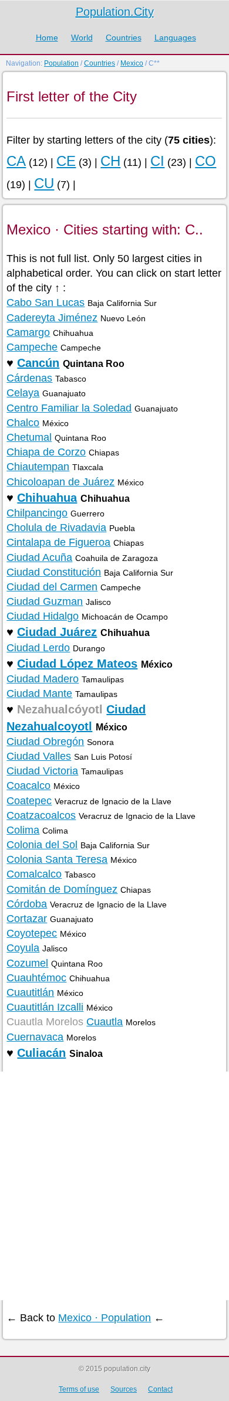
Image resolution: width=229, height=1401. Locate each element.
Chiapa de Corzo (46, 452)
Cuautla (104, 1022)
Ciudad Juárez (57, 631)
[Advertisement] (114, 1186)
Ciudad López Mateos (77, 663)
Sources (123, 1389)
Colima (22, 830)
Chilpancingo (37, 513)
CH (110, 161)
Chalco (22, 423)
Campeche (32, 347)
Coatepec (29, 801)
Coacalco (28, 785)
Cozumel (27, 963)
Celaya (22, 393)
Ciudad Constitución (53, 572)
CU (44, 183)
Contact (160, 1389)
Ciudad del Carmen (51, 587)
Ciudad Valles (38, 756)
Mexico (131, 63)
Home (47, 37)
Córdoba (26, 904)
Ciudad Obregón (45, 741)
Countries (124, 37)
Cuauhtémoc (36, 978)
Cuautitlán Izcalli (44, 1007)
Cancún (38, 362)
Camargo (28, 332)
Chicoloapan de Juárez (60, 482)
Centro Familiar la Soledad (69, 408)
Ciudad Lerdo (38, 648)
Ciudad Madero (42, 679)
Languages (175, 37)
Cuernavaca (34, 1037)
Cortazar (26, 918)
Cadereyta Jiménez (51, 318)
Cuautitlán (30, 992)
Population (61, 63)
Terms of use (79, 1389)
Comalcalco (34, 874)
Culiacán (41, 1052)
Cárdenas (29, 378)
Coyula (22, 948)
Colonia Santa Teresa (56, 859)
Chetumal (29, 437)
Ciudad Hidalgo (42, 616)
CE (66, 161)
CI (157, 161)
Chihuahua (47, 497)
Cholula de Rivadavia (56, 527)
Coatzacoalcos (41, 815)
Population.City (115, 11)
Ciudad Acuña (39, 557)
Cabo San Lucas (45, 302)
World (82, 37)
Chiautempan (37, 466)
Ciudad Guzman (44, 601)
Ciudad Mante (39, 693)
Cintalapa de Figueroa (58, 542)
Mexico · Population (104, 1318)
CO (205, 161)
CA (16, 161)
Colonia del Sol (42, 845)
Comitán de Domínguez (61, 889)
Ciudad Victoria (42, 771)
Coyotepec (31, 933)
